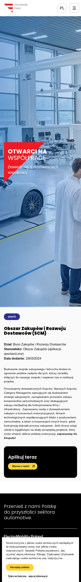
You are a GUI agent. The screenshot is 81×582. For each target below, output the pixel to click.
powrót (12, 316)
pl (62, 8)
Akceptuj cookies (19, 567)
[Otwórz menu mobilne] (74, 8)
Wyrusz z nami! (20, 466)
